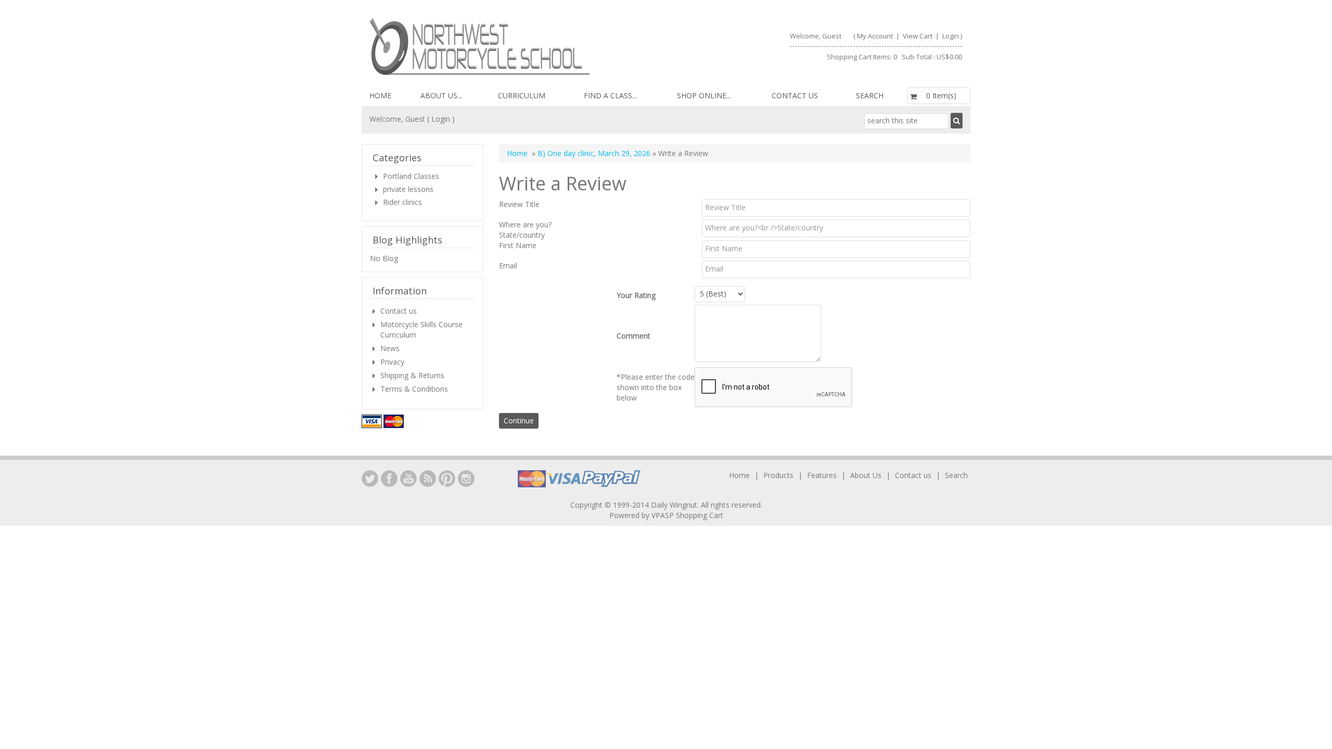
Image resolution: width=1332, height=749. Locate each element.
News (390, 348)
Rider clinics (402, 202)
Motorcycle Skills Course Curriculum (421, 329)
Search (869, 95)
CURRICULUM (521, 95)
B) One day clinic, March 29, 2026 (593, 153)
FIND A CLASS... (610, 95)
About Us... (441, 95)
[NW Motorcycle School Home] (513, 46)
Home (380, 95)
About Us (865, 475)
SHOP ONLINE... (704, 95)
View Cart (918, 36)
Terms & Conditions (414, 389)
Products (778, 475)
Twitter (370, 478)
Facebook (389, 478)
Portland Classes (411, 176)
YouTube (408, 478)
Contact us (795, 95)
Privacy (392, 362)
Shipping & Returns (412, 375)
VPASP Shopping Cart (687, 515)
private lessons (408, 189)
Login (950, 36)
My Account (875, 36)
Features (822, 475)
